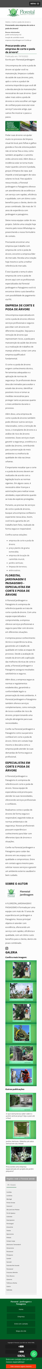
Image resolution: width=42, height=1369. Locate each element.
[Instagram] (6, 949)
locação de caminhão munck (14, 37)
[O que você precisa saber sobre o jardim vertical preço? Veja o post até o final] (21, 1103)
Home (21, 1309)
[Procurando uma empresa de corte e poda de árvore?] (21, 970)
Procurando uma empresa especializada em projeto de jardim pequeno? (20, 1169)
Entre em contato (21, 1324)
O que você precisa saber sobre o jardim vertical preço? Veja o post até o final (20, 1116)
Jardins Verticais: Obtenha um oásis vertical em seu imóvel (20, 1142)
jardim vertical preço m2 (13, 35)
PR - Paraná (11, 1185)
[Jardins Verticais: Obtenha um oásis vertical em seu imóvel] (21, 1130)
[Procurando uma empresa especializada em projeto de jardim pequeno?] (21, 1156)
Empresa (21, 1316)
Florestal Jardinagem (25, 59)
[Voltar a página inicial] (21, 12)
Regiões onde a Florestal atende (21, 1179)
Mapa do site (21, 1331)
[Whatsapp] (33, 1353)
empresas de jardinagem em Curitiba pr (18, 40)
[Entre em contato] (21, 125)
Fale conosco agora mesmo (21, 1366)
